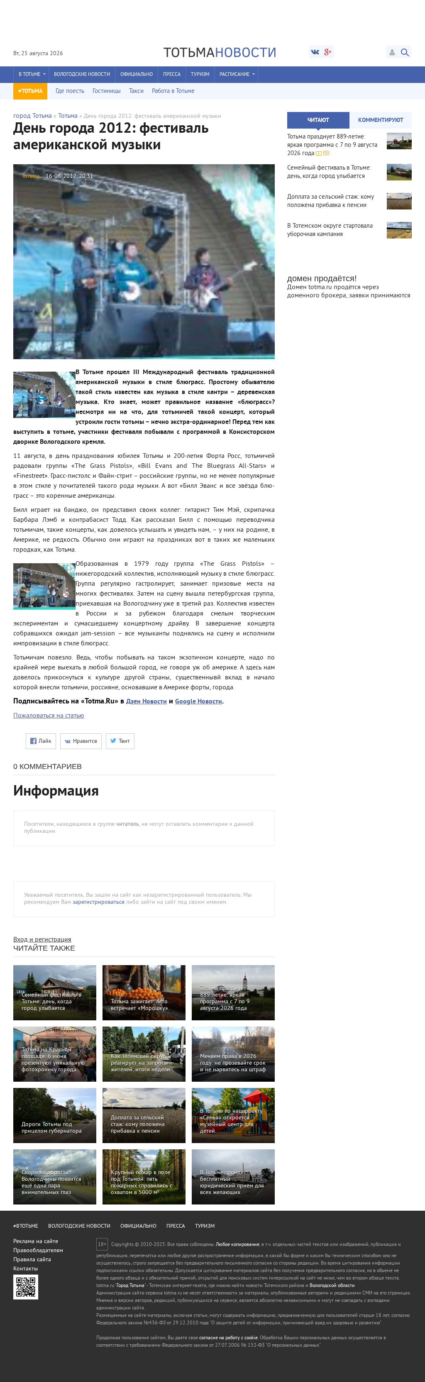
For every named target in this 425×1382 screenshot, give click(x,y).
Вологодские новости (82, 75)
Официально (136, 75)
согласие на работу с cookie (228, 1338)
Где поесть (70, 91)
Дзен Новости (146, 702)
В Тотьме (29, 75)
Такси (136, 91)
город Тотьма (32, 116)
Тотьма (68, 116)
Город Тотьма (130, 1286)
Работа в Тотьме (173, 91)
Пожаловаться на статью (48, 716)
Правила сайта (32, 1259)
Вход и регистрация (42, 940)
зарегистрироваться (99, 902)
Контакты (25, 1269)
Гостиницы (107, 91)
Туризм (200, 75)
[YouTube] (328, 52)
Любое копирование (237, 1245)
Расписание (234, 75)
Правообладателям (38, 1250)
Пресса (172, 75)
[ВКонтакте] (315, 52)
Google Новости (198, 702)
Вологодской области (332, 1286)
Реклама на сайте (35, 1241)
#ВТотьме (25, 1226)
